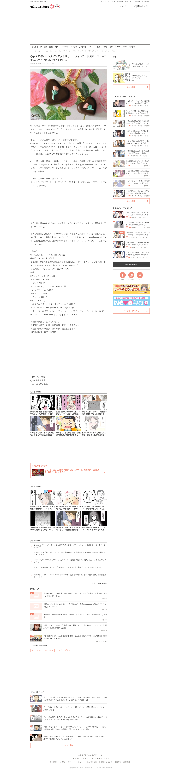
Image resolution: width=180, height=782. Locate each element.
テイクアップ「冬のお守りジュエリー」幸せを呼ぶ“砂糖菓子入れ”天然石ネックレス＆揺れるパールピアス (69, 553)
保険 (56, 47)
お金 (51, 47)
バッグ (59, 650)
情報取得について (106, 762)
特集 (114, 57)
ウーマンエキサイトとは (80, 759)
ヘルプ (106, 759)
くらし (108, 1)
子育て (103, 1)
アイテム (74, 47)
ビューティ (120, 1)
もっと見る (68, 745)
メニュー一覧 (145, 1)
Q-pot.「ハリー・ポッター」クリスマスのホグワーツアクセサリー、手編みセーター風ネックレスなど (70, 546)
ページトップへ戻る (131, 311)
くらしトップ (37, 47)
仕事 (45, 47)
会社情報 (53, 762)
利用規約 (62, 762)
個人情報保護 (92, 762)
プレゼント (137, 1)
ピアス (67, 650)
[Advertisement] (90, 26)
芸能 (98, 47)
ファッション (107, 47)
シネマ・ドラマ (121, 47)
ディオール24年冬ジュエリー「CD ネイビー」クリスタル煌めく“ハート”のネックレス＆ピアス (69, 568)
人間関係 (82, 47)
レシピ (113, 1)
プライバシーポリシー (76, 762)
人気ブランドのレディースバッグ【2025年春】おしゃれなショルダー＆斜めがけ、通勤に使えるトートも (70, 576)
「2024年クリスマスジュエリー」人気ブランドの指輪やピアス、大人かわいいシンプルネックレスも (70, 561)
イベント (91, 47)
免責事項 (117, 762)
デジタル (132, 47)
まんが (126, 1)
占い (131, 1)
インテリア (64, 47)
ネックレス (49, 650)
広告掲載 (126, 762)
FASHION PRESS (48, 63)
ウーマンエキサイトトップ (125, 6)
